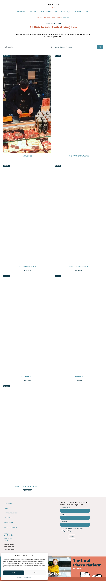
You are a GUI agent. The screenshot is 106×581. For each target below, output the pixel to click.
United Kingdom (67, 12)
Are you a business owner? (72, 529)
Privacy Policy (28, 577)
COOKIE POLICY (9, 544)
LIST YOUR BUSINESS (45, 12)
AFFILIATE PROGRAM (10, 527)
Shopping (59, 17)
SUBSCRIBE (78, 12)
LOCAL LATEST (32, 12)
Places (44, 17)
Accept (13, 572)
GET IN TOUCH (8, 522)
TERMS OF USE (9, 547)
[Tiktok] (5, 535)
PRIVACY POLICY (9, 549)
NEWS (6, 508)
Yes (64, 531)
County (64, 522)
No (70, 531)
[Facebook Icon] (10, 535)
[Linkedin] (12, 535)
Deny (35, 572)
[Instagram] (7, 535)
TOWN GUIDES (21, 12)
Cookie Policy (19, 577)
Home (39, 17)
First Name (66, 508)
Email (64, 515)
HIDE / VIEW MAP (53, 579)
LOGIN (86, 12)
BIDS (56, 12)
